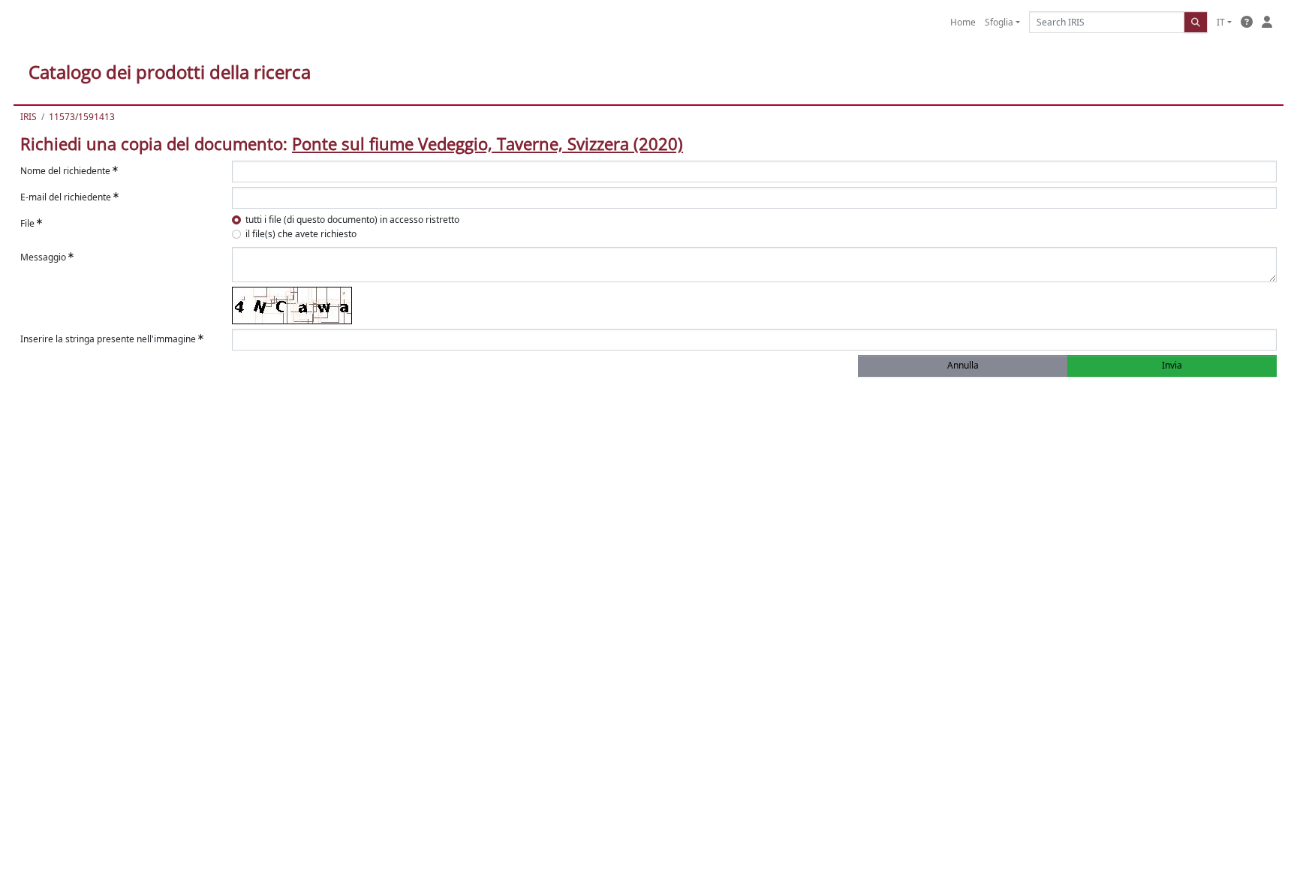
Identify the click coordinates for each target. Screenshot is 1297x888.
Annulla (963, 365)
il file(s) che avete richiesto (301, 233)
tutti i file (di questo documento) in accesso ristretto (352, 219)
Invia (1172, 365)
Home (963, 22)
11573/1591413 (82, 116)
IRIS (28, 116)
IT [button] (1221, 22)
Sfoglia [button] (999, 22)
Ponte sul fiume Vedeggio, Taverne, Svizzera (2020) (487, 143)
